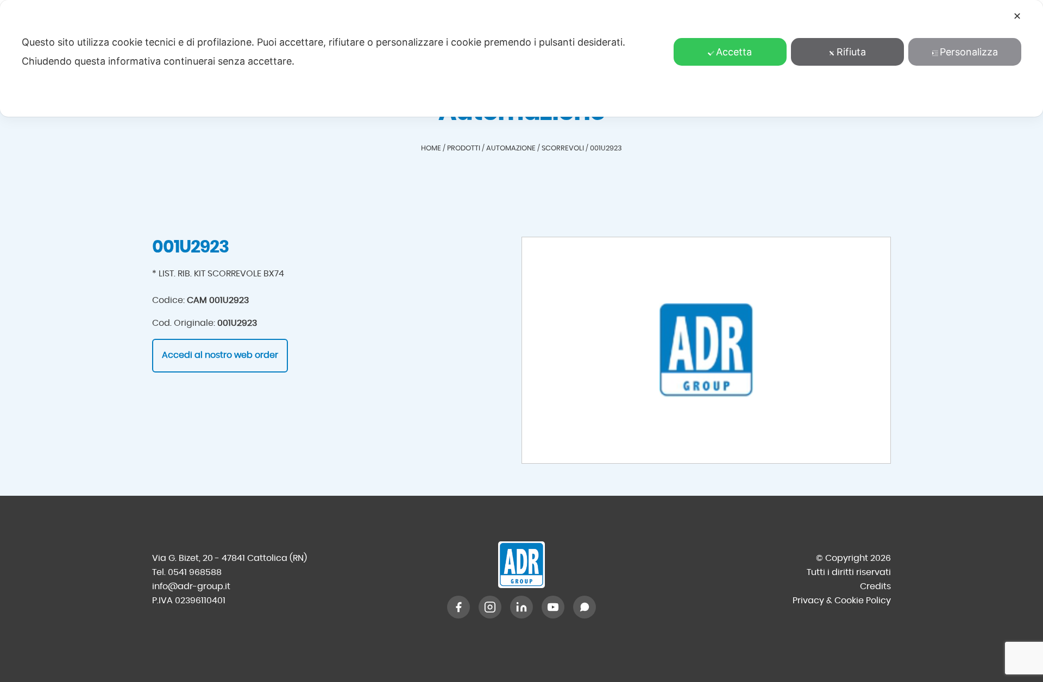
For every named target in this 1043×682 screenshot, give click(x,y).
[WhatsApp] (584, 607)
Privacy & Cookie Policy (842, 600)
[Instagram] (490, 607)
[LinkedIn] (521, 607)
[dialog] (521, 58)
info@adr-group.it (191, 586)
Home (431, 148)
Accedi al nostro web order (220, 355)
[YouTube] (553, 607)
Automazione (511, 148)
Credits (875, 586)
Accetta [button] (734, 52)
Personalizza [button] (969, 52)
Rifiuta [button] (851, 52)
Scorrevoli (563, 148)
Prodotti (463, 148)
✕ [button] (1017, 16)
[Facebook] (458, 607)
